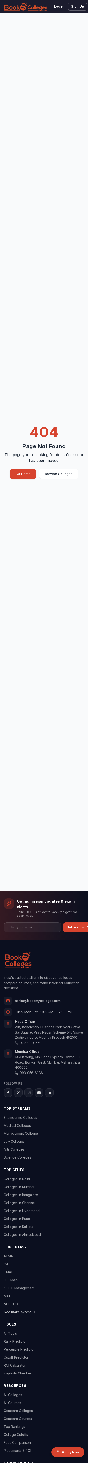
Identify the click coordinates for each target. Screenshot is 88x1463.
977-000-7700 (32, 1043)
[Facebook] (8, 1092)
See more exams (17, 1312)
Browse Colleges (59, 474)
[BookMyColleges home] (18, 960)
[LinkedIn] (49, 1092)
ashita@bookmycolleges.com (38, 1001)
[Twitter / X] (18, 1092)
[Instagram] (28, 1092)
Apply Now (71, 1452)
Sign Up (77, 6)
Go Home (23, 474)
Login (58, 6)
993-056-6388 (31, 1073)
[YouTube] (39, 1092)
